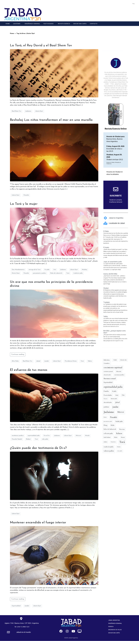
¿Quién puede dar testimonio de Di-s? (38, 448)
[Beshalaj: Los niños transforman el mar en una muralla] (54, 152)
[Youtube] (133, 11)
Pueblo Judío (119, 421)
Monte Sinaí (15, 273)
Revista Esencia (64, 23)
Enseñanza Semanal (32, 23)
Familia (106, 391)
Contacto (93, 23)
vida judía (45, 439)
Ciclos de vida (123, 360)
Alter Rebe (15, 361)
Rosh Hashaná (107, 437)
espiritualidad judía (34, 435)
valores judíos (109, 451)
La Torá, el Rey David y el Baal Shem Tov (41, 45)
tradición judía (78, 273)
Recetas (122, 429)
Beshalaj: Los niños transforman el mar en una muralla (51, 120)
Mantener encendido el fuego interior (38, 522)
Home (8, 23)
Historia (105, 398)
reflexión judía (108, 433)
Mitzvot (78, 435)
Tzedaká (106, 302)
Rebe (112, 425)
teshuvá (105, 442)
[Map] (8, 632)
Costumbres (107, 363)
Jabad (38, 361)
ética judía (119, 451)
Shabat (28, 439)
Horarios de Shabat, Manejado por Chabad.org (113, 163)
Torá (67, 273)
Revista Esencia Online (116, 129)
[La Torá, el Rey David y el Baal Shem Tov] (54, 73)
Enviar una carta (79, 23)
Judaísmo (16, 23)
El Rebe (106, 231)
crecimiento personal (108, 371)
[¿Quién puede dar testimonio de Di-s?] (54, 475)
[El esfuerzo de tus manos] (54, 397)
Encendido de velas (115, 629)
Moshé (87, 435)
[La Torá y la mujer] (54, 231)
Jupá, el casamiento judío (112, 262)
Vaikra (90, 361)
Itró (55, 269)
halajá (116, 395)
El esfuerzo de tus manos (28, 370)
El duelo (106, 247)
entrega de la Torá (34, 269)
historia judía (114, 398)
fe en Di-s (47, 435)
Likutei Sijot (39, 111)
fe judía (47, 269)
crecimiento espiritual (113, 367)
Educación (118, 371)
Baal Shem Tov (16, 111)
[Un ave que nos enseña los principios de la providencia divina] (54, 313)
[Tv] (80, 631)
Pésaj (105, 425)
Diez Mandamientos (18, 269)
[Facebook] (125, 11)
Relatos (119, 433)
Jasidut (46, 361)
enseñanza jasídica (18, 435)
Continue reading (17, 354)
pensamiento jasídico (39, 273)
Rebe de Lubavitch (56, 273)
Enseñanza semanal (110, 379)
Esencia (110, 626)
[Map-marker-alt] (21, 618)
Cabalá (115, 360)
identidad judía (108, 402)
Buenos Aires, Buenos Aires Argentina (115, 139)
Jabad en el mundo (23, 632)
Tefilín (105, 316)
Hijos (123, 395)
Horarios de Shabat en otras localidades (114, 173)
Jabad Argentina (114, 620)
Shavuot (123, 437)
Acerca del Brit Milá (110, 274)
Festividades (48, 23)
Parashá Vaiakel (17, 439)
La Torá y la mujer (24, 204)
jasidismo (106, 407)
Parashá (26, 195)
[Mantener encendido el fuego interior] (54, 555)
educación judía (107, 375)
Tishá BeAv (113, 442)
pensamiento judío (108, 421)
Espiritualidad (16, 606)
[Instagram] (129, 11)
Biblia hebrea (107, 360)
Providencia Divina (71, 361)
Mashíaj (84, 269)
